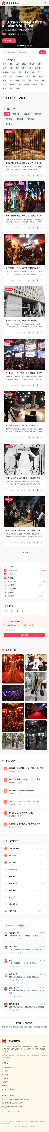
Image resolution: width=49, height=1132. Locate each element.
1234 (13, 996)
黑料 (17, 68)
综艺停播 (38, 68)
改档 (11, 88)
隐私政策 (17, 1126)
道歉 (4, 80)
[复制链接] (41, 175)
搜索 (42, 52)
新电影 (32, 64)
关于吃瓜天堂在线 (8, 1089)
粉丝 (13, 72)
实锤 (34, 76)
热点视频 (5, 1071)
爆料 (23, 68)
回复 (19, 939)
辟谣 (27, 76)
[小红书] (19, 1111)
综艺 (30, 68)
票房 (42, 80)
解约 (17, 80)
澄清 (40, 76)
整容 (39, 64)
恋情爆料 (27, 114)
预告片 (35, 84)
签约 (23, 80)
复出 (32, 72)
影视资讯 (38, 114)
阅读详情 (8, 41)
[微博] (6, 611)
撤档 (4, 88)
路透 (20, 84)
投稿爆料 (5, 1082)
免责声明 (32, 1126)
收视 (4, 84)
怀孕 (39, 72)
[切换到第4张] (28, 45)
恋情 (11, 64)
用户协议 (24, 1126)
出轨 (4, 64)
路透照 (27, 84)
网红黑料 (8, 119)
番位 (20, 72)
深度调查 (8, 124)
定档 (42, 84)
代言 (30, 80)
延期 (17, 88)
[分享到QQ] (37, 175)
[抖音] (13, 1111)
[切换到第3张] (25, 45)
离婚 (4, 68)
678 (13, 952)
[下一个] (46, 24)
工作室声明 (19, 76)
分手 (11, 76)
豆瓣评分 (12, 84)
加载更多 (24, 552)
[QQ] (17, 611)
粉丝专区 (5, 1078)
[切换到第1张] (18, 45)
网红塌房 (6, 72)
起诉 (11, 80)
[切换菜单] (45, 3)
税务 (17, 64)
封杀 (26, 72)
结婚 (4, 76)
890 (13, 980)
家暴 (11, 68)
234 (13, 966)
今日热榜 (5, 1075)
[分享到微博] (29, 175)
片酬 (36, 80)
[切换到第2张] (22, 45)
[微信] (12, 611)
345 (13, 939)
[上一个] (3, 24)
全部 (7, 114)
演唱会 (24, 64)
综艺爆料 (19, 119)
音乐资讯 (30, 119)
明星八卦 (16, 114)
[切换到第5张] (31, 45)
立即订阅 (24, 635)
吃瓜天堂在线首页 (8, 1067)
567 (13, 1010)
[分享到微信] (33, 175)
